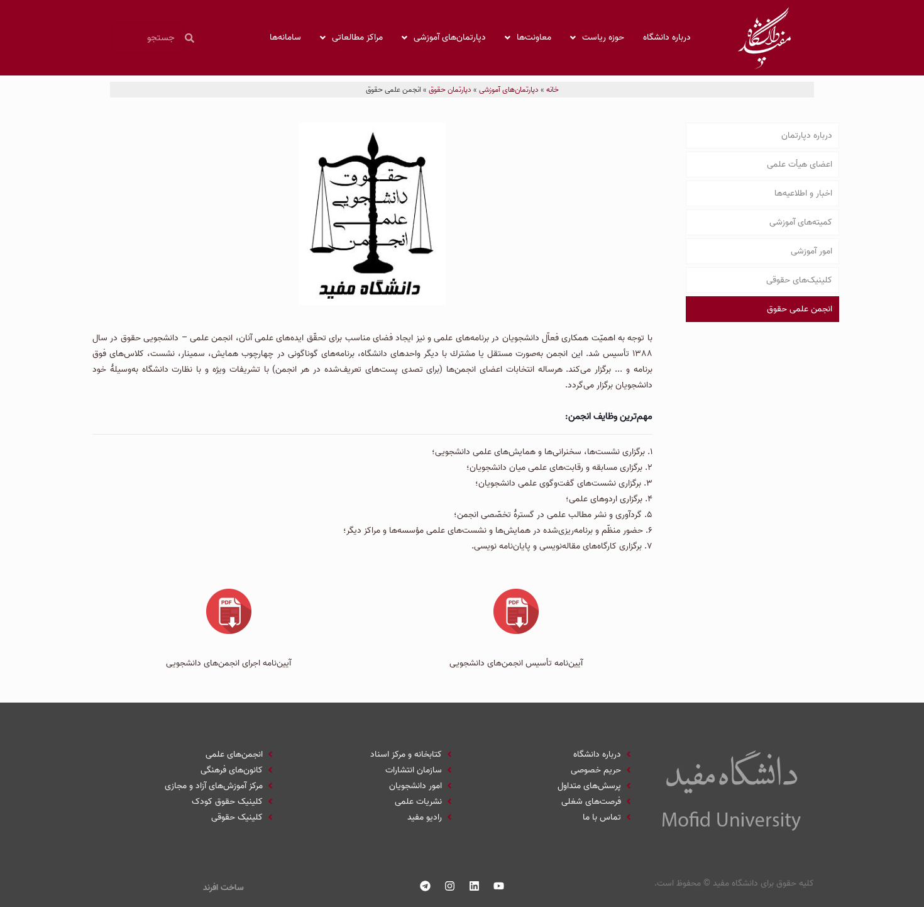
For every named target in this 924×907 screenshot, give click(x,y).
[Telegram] (425, 886)
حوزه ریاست (603, 37)
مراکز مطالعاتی (357, 37)
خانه (552, 90)
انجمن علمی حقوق (799, 309)
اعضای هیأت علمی (799, 164)
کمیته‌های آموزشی (800, 222)
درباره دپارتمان (806, 135)
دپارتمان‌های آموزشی (450, 37)
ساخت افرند (223, 888)
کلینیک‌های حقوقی (799, 280)
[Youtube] (499, 886)
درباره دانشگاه (667, 37)
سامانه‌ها (285, 37)
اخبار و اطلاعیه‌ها (803, 193)
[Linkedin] (474, 886)
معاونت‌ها (534, 37)
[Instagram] (450, 886)
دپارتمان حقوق (450, 90)
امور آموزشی (811, 251)
